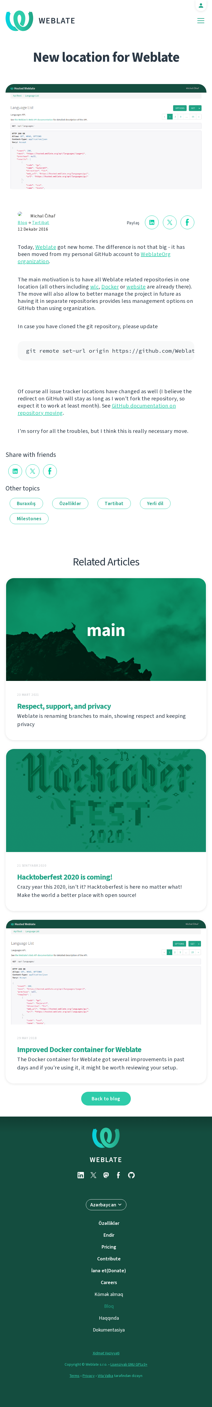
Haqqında (109, 1318)
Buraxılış (26, 503)
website (136, 286)
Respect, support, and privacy (64, 706)
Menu (200, 20)
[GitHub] (131, 1175)
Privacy (89, 1375)
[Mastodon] (106, 1175)
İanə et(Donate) (108, 1270)
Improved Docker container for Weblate (79, 1049)
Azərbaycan (103, 1204)
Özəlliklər (70, 503)
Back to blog (106, 1098)
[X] (93, 1175)
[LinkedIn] (80, 1175)
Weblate (57, 20)
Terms (75, 1375)
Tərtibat (40, 222)
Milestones (29, 518)
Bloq (22, 222)
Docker (110, 286)
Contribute (109, 1258)
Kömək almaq (108, 1294)
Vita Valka (105, 1375)
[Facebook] (119, 1175)
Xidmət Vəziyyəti (106, 1353)
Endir (109, 1235)
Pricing (109, 1247)
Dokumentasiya (109, 1330)
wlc (94, 286)
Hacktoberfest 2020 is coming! (64, 877)
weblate (106, 1159)
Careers (109, 1282)
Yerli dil (155, 503)
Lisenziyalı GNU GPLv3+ (128, 1364)
